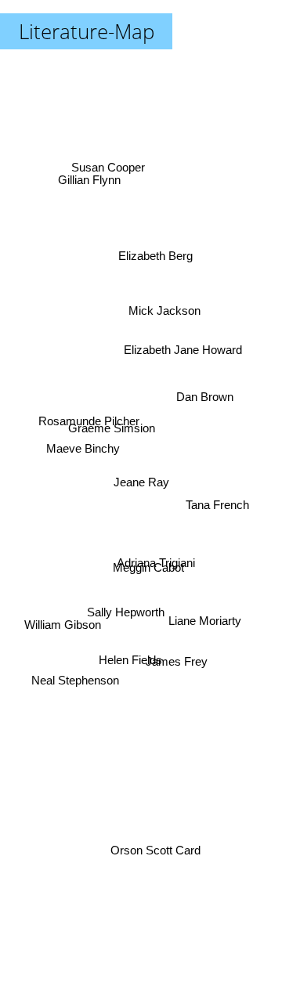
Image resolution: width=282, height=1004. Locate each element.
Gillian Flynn (91, 175)
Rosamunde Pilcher (88, 412)
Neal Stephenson (76, 692)
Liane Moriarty (204, 623)
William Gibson (64, 638)
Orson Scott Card (152, 858)
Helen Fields (130, 659)
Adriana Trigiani (154, 565)
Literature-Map (86, 31)
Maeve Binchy (83, 432)
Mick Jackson (165, 311)
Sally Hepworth (129, 622)
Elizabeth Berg (153, 251)
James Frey (177, 666)
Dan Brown (204, 399)
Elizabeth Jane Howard (182, 338)
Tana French (217, 500)
